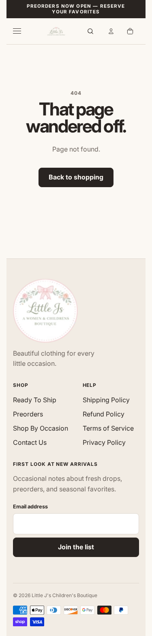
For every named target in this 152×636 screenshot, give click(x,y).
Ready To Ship (34, 400)
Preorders (28, 414)
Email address (30, 507)
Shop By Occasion (40, 428)
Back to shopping (76, 177)
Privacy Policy (104, 442)
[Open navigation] (22, 31)
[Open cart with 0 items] (130, 31)
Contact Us (30, 442)
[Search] (90, 31)
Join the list (76, 547)
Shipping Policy (106, 400)
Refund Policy (103, 414)
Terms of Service (108, 428)
